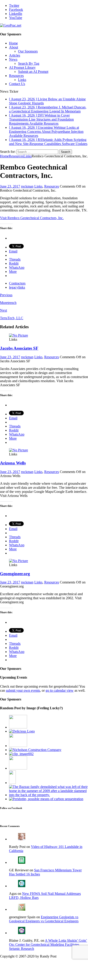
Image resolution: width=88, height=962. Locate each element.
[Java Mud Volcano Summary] (12, 783)
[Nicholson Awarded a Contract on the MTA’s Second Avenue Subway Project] (35, 750)
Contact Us (17, 84)
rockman (27, 186)
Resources (16, 76)
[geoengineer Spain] (21, 909)
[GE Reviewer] (21, 862)
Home (13, 43)
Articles (14, 55)
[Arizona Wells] (18, 450)
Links (22, 80)
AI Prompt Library (22, 67)
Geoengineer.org (15, 573)
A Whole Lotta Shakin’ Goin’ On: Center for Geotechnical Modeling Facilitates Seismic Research (48, 945)
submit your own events (23, 690)
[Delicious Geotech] (22, 731)
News (13, 59)
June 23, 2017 (10, 186)
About (13, 47)
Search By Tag (28, 63)
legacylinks (17, 287)
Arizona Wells (13, 463)
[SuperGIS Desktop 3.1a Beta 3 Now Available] (21, 754)
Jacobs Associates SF (19, 348)
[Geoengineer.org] (18, 561)
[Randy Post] (21, 839)
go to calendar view (60, 690)
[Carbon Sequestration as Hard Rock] (46, 799)
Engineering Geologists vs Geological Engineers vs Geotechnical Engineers (44, 919)
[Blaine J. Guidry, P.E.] (21, 933)
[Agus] (21, 886)
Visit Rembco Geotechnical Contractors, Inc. (32, 218)
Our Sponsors (28, 51)
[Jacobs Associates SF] (18, 335)
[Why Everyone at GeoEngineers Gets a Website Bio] (18, 727)
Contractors (17, 283)
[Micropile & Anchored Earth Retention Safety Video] (18, 746)
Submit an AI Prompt (33, 71)
